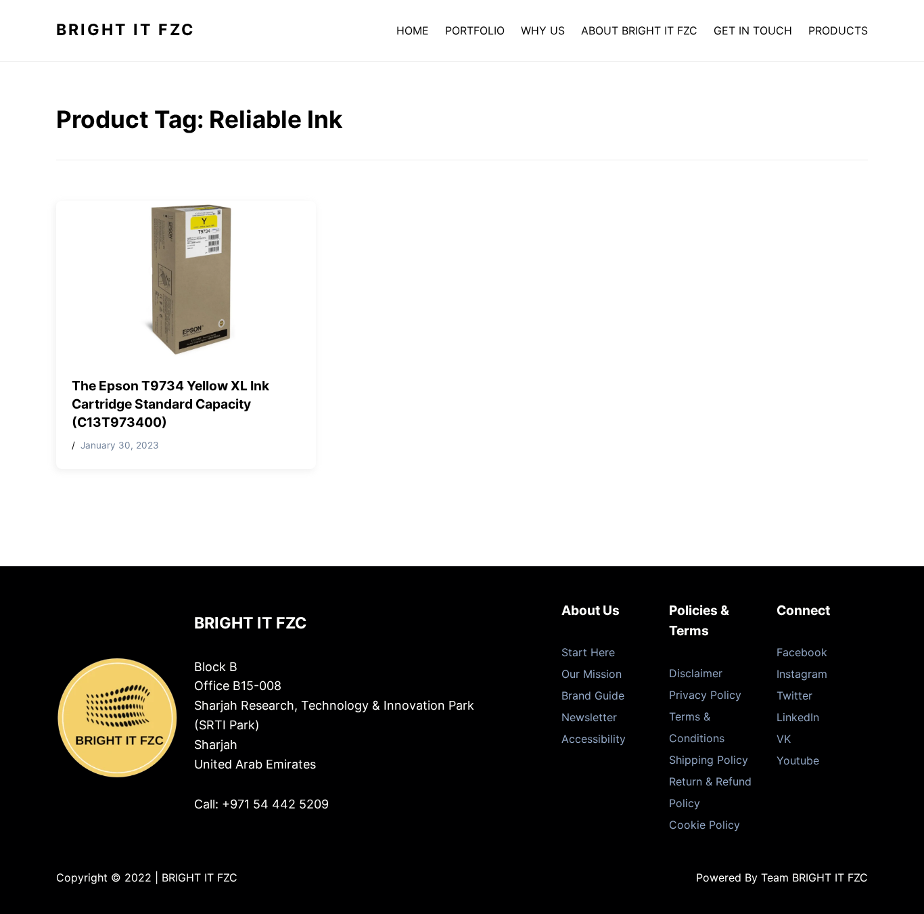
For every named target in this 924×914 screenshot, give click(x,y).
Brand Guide (592, 695)
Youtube (798, 760)
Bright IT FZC (125, 29)
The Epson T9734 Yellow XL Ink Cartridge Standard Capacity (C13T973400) (170, 404)
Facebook (802, 652)
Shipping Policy (708, 760)
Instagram (802, 674)
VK (784, 739)
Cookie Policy (704, 824)
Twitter (794, 695)
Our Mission (591, 674)
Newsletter (589, 717)
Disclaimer (695, 673)
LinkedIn (798, 717)
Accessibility (593, 739)
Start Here (588, 652)
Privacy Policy (705, 695)
